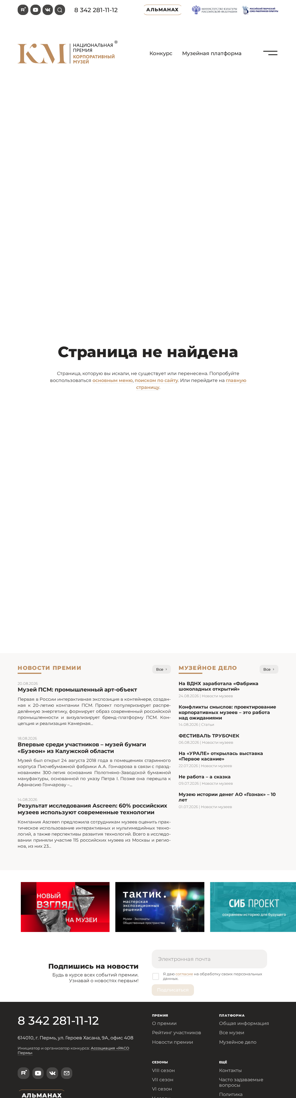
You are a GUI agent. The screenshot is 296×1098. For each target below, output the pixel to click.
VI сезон (162, 1089)
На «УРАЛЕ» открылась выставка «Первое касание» (221, 756)
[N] (270, 66)
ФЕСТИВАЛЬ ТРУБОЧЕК (209, 736)
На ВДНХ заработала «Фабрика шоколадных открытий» (218, 686)
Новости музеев (217, 696)
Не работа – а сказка (205, 777)
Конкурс (160, 53)
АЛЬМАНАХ (162, 9)
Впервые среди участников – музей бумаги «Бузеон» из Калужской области (82, 747)
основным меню (112, 380)
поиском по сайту (156, 380)
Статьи (207, 724)
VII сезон (162, 1079)
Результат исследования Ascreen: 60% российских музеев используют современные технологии (92, 809)
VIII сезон (163, 1070)
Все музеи (231, 1032)
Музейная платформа (212, 53)
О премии (164, 1023)
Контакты (230, 1070)
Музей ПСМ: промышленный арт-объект (77, 689)
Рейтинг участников (176, 1032)
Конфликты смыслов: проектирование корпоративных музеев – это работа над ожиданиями (227, 712)
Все (159, 669)
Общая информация (244, 1023)
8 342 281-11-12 (96, 10)
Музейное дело (237, 1042)
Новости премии (172, 1042)
